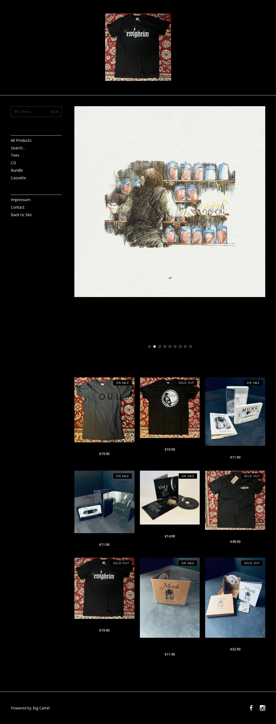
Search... (18, 148)
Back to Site (21, 214)
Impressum (20, 199)
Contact (18, 207)
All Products (21, 140)
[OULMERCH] (138, 47)
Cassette (18, 177)
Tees (15, 155)
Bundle (17, 170)
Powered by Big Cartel (30, 708)
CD (13, 162)
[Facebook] (251, 708)
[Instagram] (262, 708)
